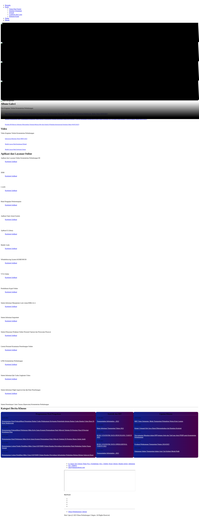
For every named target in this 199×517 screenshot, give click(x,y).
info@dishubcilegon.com (76, 467)
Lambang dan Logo (15, 14)
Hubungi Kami (14, 16)
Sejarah (11, 13)
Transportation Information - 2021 (108, 453)
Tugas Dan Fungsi (15, 9)
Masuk (7, 20)
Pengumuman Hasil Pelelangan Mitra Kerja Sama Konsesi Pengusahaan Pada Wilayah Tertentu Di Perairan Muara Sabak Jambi (44, 439)
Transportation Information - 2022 (108, 421)
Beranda (7, 5)
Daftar (7, 18)
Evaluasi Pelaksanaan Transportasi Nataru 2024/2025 (152, 444)
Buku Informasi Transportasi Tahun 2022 (110, 428)
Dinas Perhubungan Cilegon (77, 512)
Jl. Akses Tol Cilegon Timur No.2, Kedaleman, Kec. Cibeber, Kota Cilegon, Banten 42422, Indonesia (101, 464)
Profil (7, 7)
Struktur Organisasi (15, 11)
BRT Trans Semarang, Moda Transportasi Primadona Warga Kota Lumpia (159, 421)
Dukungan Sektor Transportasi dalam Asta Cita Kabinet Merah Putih (157, 451)
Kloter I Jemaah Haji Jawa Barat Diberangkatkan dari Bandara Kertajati (158, 428)
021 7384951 (72, 465)
